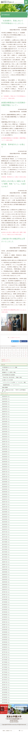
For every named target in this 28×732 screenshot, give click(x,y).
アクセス (21, 730)
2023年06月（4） (6, 486)
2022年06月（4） (6, 516)
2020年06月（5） (6, 577)
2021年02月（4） (6, 557)
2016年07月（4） (6, 694)
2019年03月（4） (6, 614)
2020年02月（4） (6, 587)
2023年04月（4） (6, 491)
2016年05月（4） (6, 699)
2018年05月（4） (6, 639)
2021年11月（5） (6, 534)
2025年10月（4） (6, 419)
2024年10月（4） (6, 446)
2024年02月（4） (6, 466)
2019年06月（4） (6, 607)
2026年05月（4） (6, 401)
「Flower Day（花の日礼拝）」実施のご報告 (12, 377)
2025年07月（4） (6, 424)
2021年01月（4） (6, 559)
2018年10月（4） (6, 627)
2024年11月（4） (6, 444)
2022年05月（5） (6, 519)
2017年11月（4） (6, 654)
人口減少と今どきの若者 (7, 380)
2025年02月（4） (6, 436)
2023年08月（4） (6, 481)
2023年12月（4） (6, 471)
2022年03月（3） (6, 524)
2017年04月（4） (6, 672)
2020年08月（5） (6, 572)
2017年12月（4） (6, 652)
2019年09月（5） (6, 599)
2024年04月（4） (6, 461)
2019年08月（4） (6, 602)
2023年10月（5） (6, 476)
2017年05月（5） (6, 669)
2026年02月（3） (6, 409)
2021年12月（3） (6, 531)
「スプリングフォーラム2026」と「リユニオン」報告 (14, 382)
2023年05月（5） (6, 489)
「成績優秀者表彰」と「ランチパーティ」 (11, 385)
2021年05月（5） (6, 549)
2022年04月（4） (6, 521)
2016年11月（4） (6, 684)
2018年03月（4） (6, 644)
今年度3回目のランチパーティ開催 (9, 367)
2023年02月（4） (6, 496)
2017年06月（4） (6, 667)
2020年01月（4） (6, 589)
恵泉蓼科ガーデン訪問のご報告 (9, 372)
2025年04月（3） (6, 431)
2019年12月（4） (6, 592)
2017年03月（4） (6, 674)
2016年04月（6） (6, 702)
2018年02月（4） (6, 647)
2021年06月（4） (6, 547)
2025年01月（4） (6, 439)
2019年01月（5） (6, 619)
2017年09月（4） (6, 659)
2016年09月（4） (6, 689)
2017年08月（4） (6, 662)
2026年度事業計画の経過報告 (8, 375)
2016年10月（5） (6, 687)
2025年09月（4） (6, 421)
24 (2, 356)
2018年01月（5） (6, 649)
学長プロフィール (7, 361)
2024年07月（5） (6, 454)
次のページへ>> (16, 337)
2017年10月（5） (6, 657)
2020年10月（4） (6, 567)
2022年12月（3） (6, 501)
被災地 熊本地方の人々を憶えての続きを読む (14, 177)
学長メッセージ (6, 359)
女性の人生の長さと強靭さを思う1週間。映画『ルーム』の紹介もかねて (13, 183)
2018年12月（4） (6, 622)
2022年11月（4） (6, 504)
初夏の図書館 (5, 387)
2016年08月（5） (6, 692)
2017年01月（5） (6, 679)
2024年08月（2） (6, 451)
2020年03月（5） (6, 584)
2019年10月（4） (6, 597)
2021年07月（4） (6, 544)
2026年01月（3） (6, 411)
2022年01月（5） (6, 529)
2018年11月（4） (6, 624)
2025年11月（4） (6, 416)
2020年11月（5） (6, 564)
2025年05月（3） (6, 429)
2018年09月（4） (6, 629)
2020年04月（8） (6, 582)
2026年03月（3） (6, 406)
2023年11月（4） (6, 474)
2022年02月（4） (6, 526)
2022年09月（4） (6, 509)
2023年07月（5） (6, 484)
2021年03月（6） (6, 554)
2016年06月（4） (6, 697)
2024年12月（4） (6, 441)
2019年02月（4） (6, 617)
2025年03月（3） (6, 434)
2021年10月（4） (6, 537)
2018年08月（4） (6, 632)
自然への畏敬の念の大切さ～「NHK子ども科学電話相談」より (14, 390)
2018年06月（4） (6, 637)
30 (25, 356)
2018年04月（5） (6, 642)
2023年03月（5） (6, 494)
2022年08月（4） (6, 511)
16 (25, 352)
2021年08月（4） (6, 542)
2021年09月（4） (6, 539)
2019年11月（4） (6, 594)
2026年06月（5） (6, 399)
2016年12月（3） (6, 682)
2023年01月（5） (6, 499)
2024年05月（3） (6, 459)
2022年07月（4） (6, 514)
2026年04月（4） (6, 404)
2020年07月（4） (6, 574)
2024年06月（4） (6, 456)
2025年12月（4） (6, 414)
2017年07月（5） (6, 664)
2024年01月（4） (6, 469)
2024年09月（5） (6, 449)
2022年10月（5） (6, 506)
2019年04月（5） (6, 612)
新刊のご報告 (5, 370)
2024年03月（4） (6, 464)
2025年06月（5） (6, 426)
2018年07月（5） (6, 634)
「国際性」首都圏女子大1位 (7, 730)
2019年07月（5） (6, 604)
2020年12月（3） (6, 562)
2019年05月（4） (6, 609)
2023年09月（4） (6, 479)
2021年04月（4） (6, 552)
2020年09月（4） (6, 569)
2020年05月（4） (6, 579)
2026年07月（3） (6, 396)
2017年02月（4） (6, 677)
